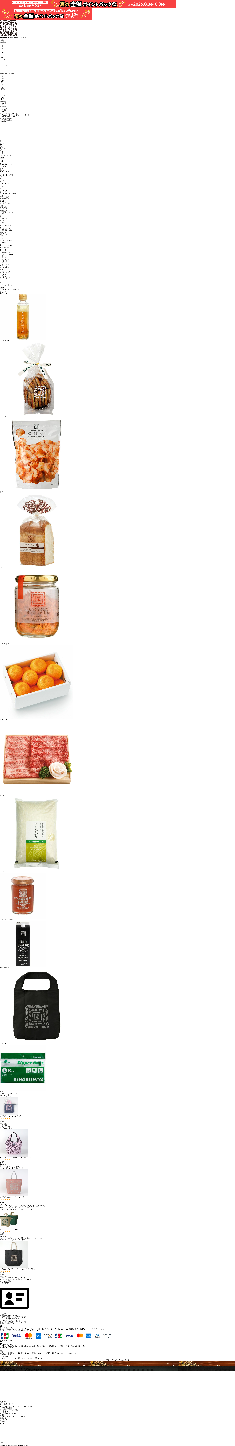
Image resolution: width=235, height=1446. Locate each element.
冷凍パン (3, 195)
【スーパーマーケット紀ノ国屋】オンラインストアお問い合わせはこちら (24, 1358)
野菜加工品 (3, 208)
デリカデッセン (5, 198)
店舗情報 (3, 121)
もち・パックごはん (6, 225)
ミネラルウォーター (6, 249)
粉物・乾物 (3, 232)
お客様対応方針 (5, 1404)
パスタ (2, 222)
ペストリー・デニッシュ (8, 193)
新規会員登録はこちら (7, 1323)
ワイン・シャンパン (6, 254)
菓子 (1, 173)
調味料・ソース (5, 234)
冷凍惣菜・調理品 (6, 203)
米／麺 (2, 220)
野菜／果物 (3, 207)
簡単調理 (3, 202)
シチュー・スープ (6, 246)
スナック (3, 180)
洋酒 (1, 256)
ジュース (3, 251)
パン (1, 185)
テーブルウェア (5, 278)
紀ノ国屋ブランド (6, 165)
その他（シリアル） (6, 229)
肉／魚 (2, 214)
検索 (2, 158)
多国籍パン (3, 192)
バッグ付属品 (4, 268)
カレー (2, 244)
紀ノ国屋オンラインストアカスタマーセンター (15, 115)
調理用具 (3, 274)
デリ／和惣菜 (4, 197)
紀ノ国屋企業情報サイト (8, 118)
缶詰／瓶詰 (3, 235)
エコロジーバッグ (6, 259)
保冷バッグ (3, 262)
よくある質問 (4, 1356)
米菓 (1, 178)
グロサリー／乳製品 (6, 230)
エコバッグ (3, 257)
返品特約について (6, 1355)
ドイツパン (3, 188)
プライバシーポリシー (7, 116)
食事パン (3, 187)
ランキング (3, 108)
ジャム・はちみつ (6, 241)
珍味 (1, 176)
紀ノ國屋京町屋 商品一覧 (33, 1370)
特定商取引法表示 (6, 120)
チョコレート (4, 183)
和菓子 (2, 170)
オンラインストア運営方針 (9, 113)
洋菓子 (2, 168)
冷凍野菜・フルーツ (6, 212)
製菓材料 (3, 242)
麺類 (1, 227)
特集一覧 (3, 110)
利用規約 (3, 1401)
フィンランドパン (6, 190)
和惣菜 (2, 200)
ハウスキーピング (6, 271)
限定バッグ (3, 266)
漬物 (1, 205)
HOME (2, 1094)
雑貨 (1, 269)
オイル (2, 239)
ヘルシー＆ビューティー (8, 273)
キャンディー (4, 182)
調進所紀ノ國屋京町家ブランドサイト (12, 1370)
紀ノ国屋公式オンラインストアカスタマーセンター (17, 1406)
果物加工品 (3, 210)
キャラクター (4, 261)
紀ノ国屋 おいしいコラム (8, 1413)
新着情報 (3, 106)
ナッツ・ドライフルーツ (8, 175)
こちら (127, 1360)
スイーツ (3, 166)
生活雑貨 (3, 276)
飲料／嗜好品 (4, 247)
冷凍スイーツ (4, 171)
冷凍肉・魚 (3, 219)
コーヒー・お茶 (5, 252)
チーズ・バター (5, 237)
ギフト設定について (6, 1347)
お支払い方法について (7, 1340)
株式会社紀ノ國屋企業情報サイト (11, 1365)
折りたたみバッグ (6, 264)
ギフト (2, 111)
